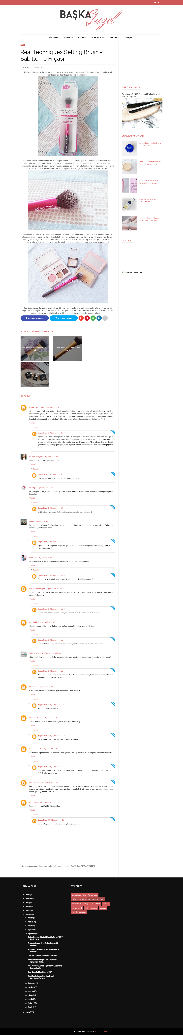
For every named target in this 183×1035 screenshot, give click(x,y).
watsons (102, 908)
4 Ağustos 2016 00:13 (56, 767)
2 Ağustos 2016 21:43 (46, 622)
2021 (28, 895)
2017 (28, 910)
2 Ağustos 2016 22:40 (56, 640)
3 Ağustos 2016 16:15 (51, 749)
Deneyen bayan (36, 718)
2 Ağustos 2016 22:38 (56, 575)
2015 (28, 1012)
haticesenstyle (35, 749)
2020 (28, 899)
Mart (30, 999)
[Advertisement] (143, 62)
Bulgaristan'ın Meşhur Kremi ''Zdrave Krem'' (150, 144)
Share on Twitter (65, 318)
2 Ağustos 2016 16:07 (52, 457)
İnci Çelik (33, 622)
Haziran (31, 987)
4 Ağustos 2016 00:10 (56, 736)
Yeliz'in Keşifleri (36, 653)
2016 (28, 914)
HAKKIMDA (115, 38)
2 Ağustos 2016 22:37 (56, 542)
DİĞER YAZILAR (97, 38)
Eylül (30, 930)
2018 (28, 907)
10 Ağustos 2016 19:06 (57, 820)
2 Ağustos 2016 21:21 (54, 589)
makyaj (94, 908)
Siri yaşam (33, 802)
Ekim (30, 926)
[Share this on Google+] (81, 318)
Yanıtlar (36, 427)
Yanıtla (32, 423)
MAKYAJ (67, 38)
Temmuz (32, 983)
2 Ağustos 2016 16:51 (44, 488)
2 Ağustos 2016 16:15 (56, 474)
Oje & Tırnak (95, 904)
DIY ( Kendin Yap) (90, 895)
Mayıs (30, 991)
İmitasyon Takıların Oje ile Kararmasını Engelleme (149, 219)
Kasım (31, 922)
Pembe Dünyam (36, 457)
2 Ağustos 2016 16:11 (56, 433)
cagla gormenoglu (37, 589)
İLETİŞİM (128, 38)
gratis (87, 908)
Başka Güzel (27, 68)
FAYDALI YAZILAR (96, 899)
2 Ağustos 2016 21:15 (45, 558)
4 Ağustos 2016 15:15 (49, 782)
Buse (31, 521)
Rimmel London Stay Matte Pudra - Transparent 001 (150, 163)
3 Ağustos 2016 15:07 (52, 718)
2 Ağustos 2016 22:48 (56, 671)
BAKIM (81, 38)
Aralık (30, 918)
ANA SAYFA (53, 38)
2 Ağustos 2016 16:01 (53, 407)
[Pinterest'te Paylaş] (105, 318)
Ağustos (31, 934)
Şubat (31, 1003)
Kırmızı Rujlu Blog (37, 407)
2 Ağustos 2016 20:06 (56, 508)
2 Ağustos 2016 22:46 (52, 653)
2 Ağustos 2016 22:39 (56, 609)
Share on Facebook (35, 318)
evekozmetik (77, 908)
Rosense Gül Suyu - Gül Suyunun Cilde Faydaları (148, 182)
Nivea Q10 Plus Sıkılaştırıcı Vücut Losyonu (149, 200)
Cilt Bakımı (76, 895)
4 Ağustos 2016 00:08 (56, 705)
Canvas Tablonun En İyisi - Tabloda (42, 956)
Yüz (22, 44)
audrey (32, 488)
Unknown (33, 687)
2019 (28, 903)
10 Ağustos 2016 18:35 (48, 802)
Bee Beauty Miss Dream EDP (40, 972)
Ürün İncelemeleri (79, 912)
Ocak (30, 1007)
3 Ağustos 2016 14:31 (46, 687)
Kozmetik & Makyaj (80, 904)
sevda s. (32, 558)
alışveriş (106, 904)
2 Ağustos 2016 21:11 (43, 521)
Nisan (30, 995)
